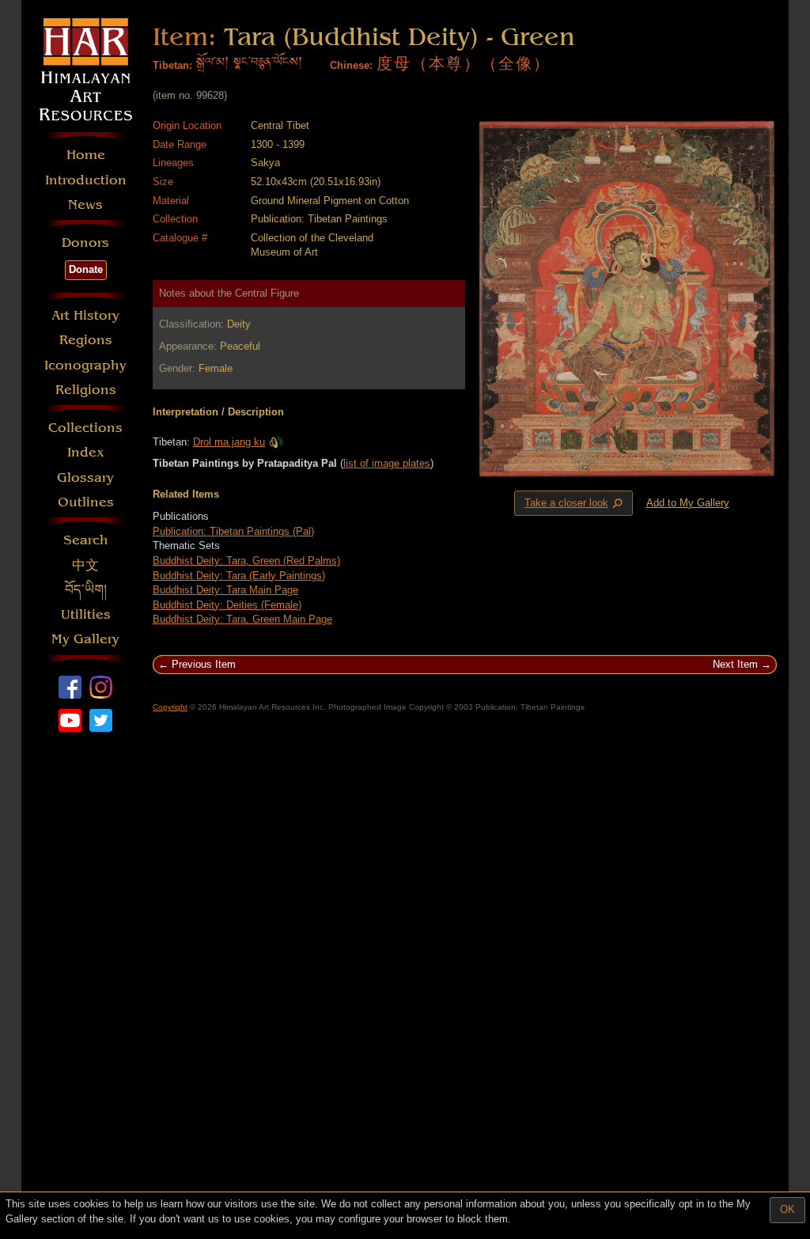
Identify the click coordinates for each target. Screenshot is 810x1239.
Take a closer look (575, 503)
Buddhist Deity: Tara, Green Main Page (242, 619)
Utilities (86, 614)
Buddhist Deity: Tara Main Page (225, 590)
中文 (85, 565)
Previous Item (204, 664)
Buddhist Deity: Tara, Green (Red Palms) (246, 560)
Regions (85, 339)
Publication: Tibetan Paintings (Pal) (233, 531)
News (85, 204)
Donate (86, 269)
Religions (85, 389)
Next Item (735, 664)
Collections (85, 427)
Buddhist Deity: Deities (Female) (227, 605)
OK (787, 1209)
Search (85, 540)
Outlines (86, 502)
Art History (85, 315)
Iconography (85, 365)
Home (85, 154)
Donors (85, 242)
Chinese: (351, 65)
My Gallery (85, 638)
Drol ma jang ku (229, 442)
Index (85, 452)
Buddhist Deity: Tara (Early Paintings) (239, 576)
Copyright (170, 707)
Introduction (86, 180)
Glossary (85, 477)
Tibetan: (172, 65)
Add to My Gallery (687, 503)
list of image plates (386, 463)
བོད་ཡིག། (86, 589)
